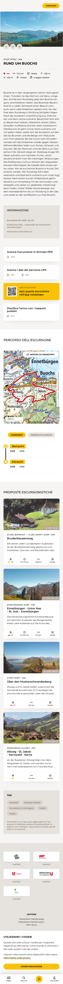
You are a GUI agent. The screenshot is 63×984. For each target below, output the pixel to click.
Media (34, 74)
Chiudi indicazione (31, 966)
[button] (31, 29)
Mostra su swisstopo (42, 354)
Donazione (51, 6)
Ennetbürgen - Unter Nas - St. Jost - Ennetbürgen (24, 610)
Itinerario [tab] (17, 435)
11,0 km (20, 74)
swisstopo (58, 396)
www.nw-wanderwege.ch (58, 381)
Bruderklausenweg (20, 538)
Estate (24, 77)
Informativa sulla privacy (17, 957)
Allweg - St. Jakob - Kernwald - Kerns (19, 753)
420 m (47, 74)
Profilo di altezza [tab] (41, 435)
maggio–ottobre (41, 77)
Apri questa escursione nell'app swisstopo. (34, 293)
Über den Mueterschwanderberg (29, 681)
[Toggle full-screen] (8, 367)
